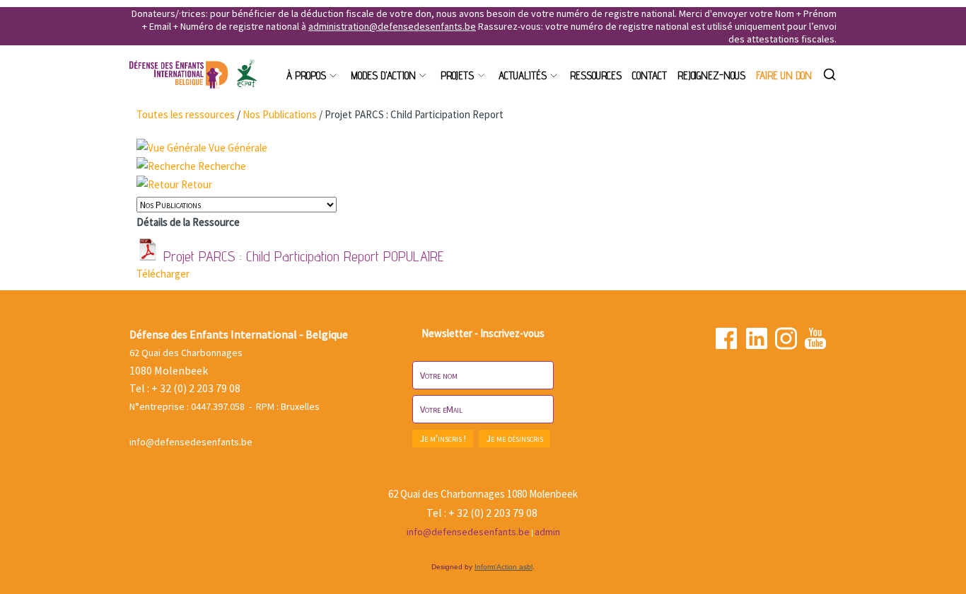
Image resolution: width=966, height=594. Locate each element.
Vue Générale (238, 147)
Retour (196, 184)
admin (547, 531)
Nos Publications (280, 114)
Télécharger (163, 273)
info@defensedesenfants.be (190, 441)
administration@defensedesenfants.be (392, 26)
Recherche (222, 166)
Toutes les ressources (185, 114)
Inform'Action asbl (504, 567)
